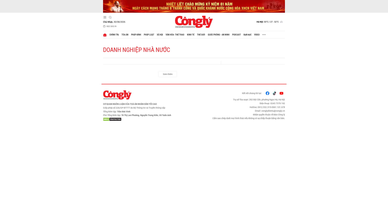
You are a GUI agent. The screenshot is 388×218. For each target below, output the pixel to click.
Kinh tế (190, 34)
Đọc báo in (112, 26)
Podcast (236, 34)
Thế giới (201, 34)
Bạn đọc (247, 34)
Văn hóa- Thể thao (175, 34)
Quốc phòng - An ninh (218, 34)
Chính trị (114, 34)
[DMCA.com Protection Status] (147, 119)
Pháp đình (136, 34)
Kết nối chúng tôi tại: (252, 93)
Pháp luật (149, 34)
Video (257, 34)
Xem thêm (167, 74)
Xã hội (160, 34)
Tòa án (125, 34)
